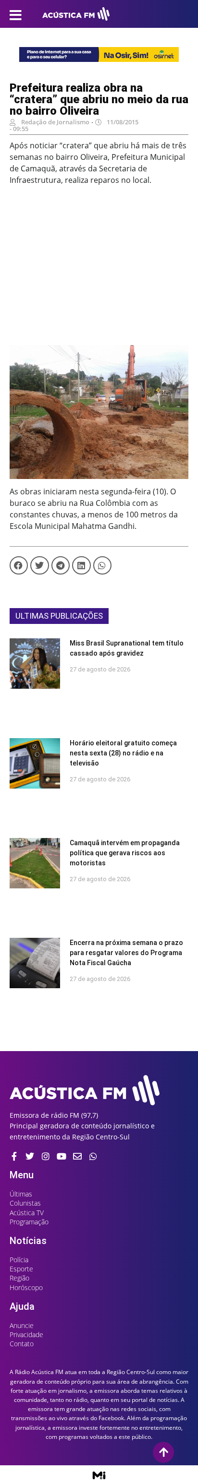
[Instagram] (45, 1156)
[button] (19, 565)
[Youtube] (61, 1156)
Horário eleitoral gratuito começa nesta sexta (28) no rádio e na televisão (123, 753)
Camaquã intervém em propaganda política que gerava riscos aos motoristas (125, 853)
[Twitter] (29, 1156)
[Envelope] (77, 1156)
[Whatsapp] (93, 1156)
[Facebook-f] (14, 1156)
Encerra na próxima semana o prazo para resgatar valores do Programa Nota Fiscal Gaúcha (126, 953)
